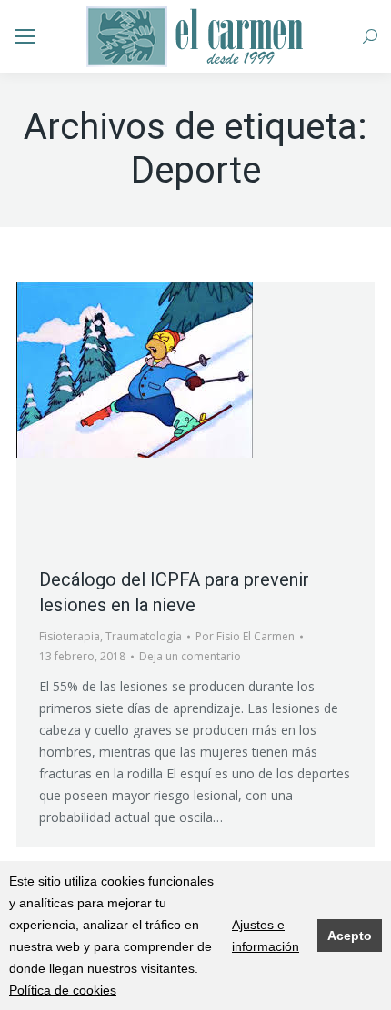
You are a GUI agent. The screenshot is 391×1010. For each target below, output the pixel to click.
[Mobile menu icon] (24, 36)
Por (245, 636)
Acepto (349, 935)
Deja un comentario (190, 656)
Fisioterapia (69, 636)
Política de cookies (62, 990)
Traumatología (143, 636)
